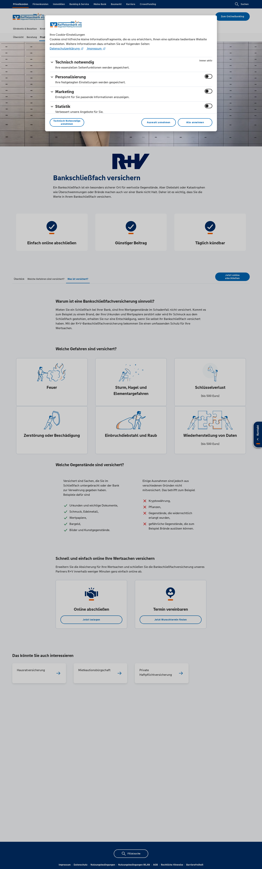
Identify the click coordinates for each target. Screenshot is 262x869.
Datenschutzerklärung (65, 48)
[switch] (208, 76)
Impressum (94, 48)
